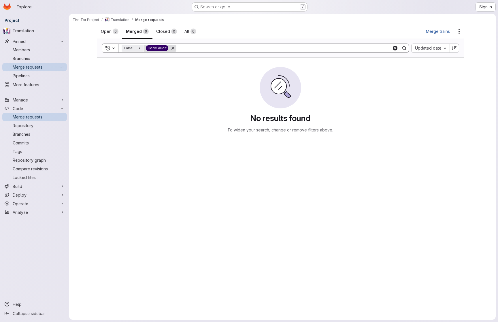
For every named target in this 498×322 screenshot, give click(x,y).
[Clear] (395, 48)
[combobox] (430, 48)
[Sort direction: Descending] (454, 48)
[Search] (404, 48)
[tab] (109, 31)
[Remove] (172, 48)
